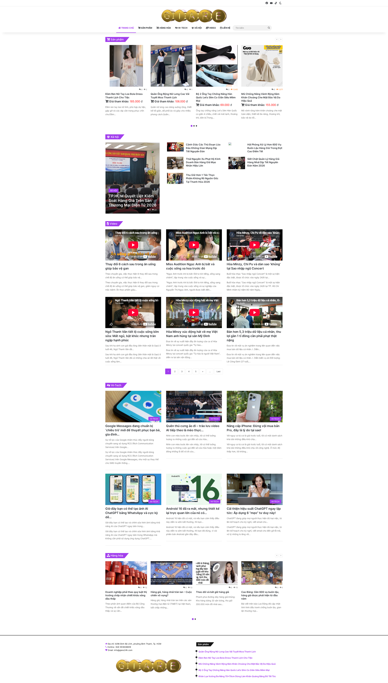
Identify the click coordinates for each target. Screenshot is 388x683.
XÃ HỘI (198, 28)
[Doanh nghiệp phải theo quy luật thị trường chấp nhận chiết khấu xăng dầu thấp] (126, 573)
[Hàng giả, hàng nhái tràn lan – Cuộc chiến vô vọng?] (171, 573)
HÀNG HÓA (165, 28)
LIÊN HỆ (226, 28)
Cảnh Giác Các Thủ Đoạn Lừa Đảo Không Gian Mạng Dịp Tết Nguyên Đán (203, 148)
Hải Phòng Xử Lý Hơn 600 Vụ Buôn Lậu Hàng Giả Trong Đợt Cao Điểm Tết (264, 148)
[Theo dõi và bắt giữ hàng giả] (217, 573)
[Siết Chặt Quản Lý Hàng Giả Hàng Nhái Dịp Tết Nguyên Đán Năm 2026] (236, 163)
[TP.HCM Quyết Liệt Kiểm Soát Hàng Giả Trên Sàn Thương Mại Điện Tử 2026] (132, 178)
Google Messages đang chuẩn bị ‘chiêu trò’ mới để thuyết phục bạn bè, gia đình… (133, 430)
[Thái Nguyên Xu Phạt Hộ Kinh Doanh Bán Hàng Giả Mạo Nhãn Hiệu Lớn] (175, 163)
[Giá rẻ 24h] (194, 16)
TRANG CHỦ (127, 28)
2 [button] (194, 125)
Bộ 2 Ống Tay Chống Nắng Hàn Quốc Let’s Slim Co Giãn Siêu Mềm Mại (216, 97)
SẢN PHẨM (146, 28)
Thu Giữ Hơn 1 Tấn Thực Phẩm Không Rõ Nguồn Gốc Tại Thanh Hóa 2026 (202, 178)
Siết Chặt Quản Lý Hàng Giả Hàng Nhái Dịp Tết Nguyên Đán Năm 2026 (263, 162)
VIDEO (212, 28)
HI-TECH (182, 28)
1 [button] (191, 126)
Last (219, 371)
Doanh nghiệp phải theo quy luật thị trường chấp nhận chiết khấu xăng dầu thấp (126, 595)
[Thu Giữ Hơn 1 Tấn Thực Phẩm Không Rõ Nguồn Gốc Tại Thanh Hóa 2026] (175, 178)
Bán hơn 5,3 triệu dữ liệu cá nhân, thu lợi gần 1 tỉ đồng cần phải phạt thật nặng (254, 336)
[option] (126, 81)
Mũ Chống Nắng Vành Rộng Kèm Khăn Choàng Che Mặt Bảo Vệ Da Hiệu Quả (260, 97)
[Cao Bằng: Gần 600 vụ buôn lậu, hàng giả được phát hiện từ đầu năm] (262, 573)
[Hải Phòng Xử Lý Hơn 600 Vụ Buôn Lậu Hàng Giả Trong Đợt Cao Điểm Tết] (229, 143)
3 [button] (196, 125)
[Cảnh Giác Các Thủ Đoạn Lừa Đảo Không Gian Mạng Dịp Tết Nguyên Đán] (175, 146)
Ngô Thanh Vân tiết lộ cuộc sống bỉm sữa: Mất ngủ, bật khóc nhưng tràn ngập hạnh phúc (132, 336)
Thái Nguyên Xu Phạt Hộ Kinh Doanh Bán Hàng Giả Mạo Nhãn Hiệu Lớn (203, 162)
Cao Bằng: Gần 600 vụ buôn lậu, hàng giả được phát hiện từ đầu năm (260, 595)
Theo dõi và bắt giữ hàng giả (212, 591)
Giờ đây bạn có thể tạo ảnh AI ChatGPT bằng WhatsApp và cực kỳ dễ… (131, 513)
